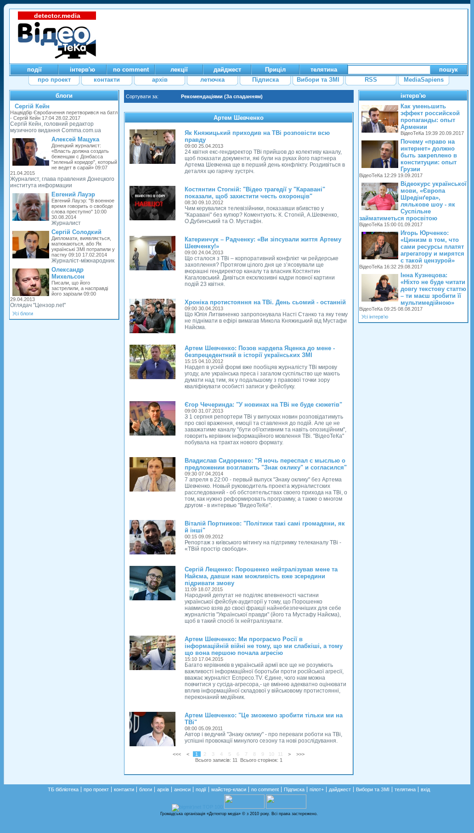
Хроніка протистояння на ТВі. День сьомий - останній (265, 302)
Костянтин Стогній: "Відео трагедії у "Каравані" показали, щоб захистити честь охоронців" (255, 193)
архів (163, 789)
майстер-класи (228, 789)
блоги (64, 95)
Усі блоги (22, 313)
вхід (425, 789)
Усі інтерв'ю (374, 316)
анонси (182, 789)
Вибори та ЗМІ (372, 789)
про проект (96, 789)
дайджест (340, 789)
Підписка (294, 789)
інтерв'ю (413, 95)
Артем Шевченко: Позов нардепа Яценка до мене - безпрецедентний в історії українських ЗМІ (260, 351)
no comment (265, 789)
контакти (124, 789)
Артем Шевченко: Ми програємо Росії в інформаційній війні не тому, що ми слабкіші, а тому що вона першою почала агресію (264, 646)
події (201, 789)
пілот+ (317, 789)
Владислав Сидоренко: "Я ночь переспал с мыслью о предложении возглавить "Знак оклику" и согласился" (266, 464)
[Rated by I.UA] (244, 807)
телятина (405, 789)
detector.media (57, 15)
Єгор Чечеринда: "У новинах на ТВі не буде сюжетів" (263, 404)
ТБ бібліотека (63, 789)
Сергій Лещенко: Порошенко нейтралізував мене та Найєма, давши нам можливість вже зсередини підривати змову (261, 576)
